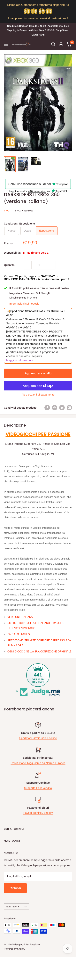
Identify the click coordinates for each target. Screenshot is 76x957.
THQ (6, 210)
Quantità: (9, 264)
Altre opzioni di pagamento (38, 394)
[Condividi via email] (69, 407)
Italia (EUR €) (13, 906)
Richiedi (15, 888)
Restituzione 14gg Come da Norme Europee (38, 763)
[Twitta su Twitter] (62, 407)
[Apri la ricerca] (53, 44)
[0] (68, 44)
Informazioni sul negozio (24, 303)
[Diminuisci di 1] (27, 265)
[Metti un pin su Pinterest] (54, 407)
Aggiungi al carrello (38, 373)
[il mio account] (61, 44)
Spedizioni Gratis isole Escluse (38, 738)
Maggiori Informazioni (19, 360)
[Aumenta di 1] (51, 265)
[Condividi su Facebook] (47, 407)
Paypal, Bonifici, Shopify (38, 812)
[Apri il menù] (6, 44)
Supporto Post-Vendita (38, 787)
